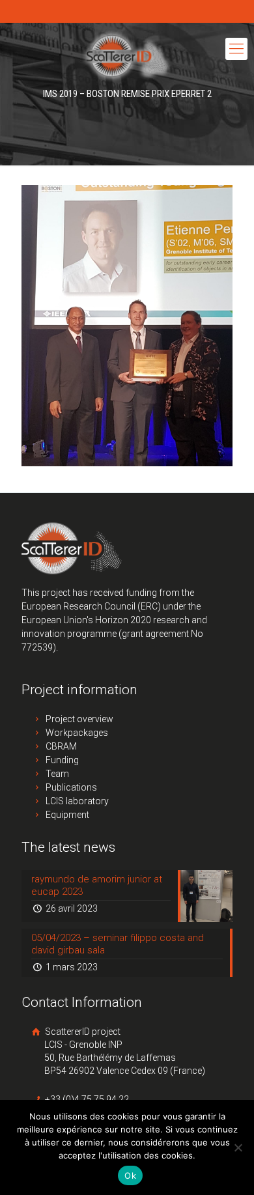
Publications (71, 787)
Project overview (79, 719)
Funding (62, 760)
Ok (130, 1175)
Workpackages (77, 732)
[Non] (237, 1147)
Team (57, 773)
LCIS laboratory (77, 801)
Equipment (67, 814)
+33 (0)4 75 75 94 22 (86, 1099)
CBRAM (61, 746)
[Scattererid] (127, 55)
